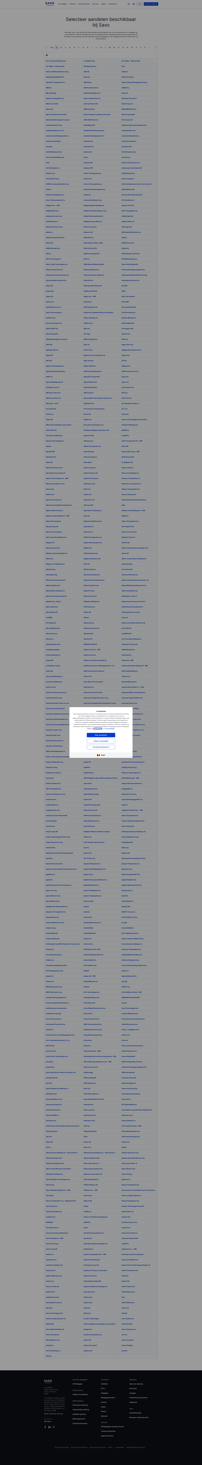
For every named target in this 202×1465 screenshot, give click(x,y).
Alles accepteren (101, 735)
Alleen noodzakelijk (101, 741)
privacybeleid (110, 728)
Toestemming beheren (101, 747)
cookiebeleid (98, 728)
